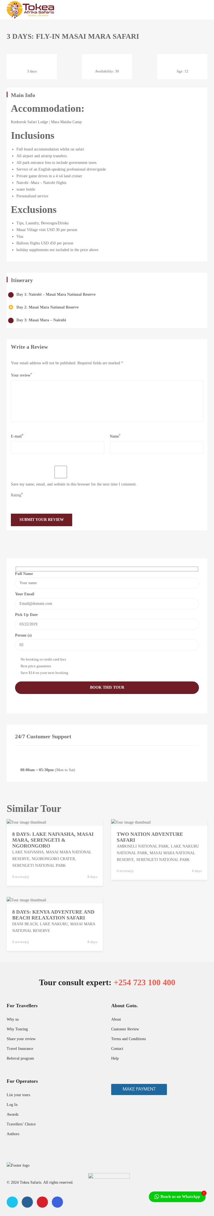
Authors (13, 1134)
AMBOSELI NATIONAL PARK (143, 846)
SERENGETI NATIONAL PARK (39, 865)
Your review (21, 375)
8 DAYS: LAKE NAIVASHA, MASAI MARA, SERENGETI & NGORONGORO (53, 840)
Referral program (20, 1058)
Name (115, 436)
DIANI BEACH (25, 924)
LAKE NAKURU (54, 924)
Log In (12, 1105)
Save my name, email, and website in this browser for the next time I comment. (74, 484)
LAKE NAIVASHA (28, 852)
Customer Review (125, 1029)
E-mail (17, 436)
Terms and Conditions (128, 1039)
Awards (12, 1114)
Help (115, 1058)
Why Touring (17, 1029)
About (116, 1019)
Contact (117, 1049)
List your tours (18, 1095)
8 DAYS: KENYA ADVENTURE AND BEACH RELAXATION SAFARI (53, 915)
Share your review (21, 1039)
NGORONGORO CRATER (53, 859)
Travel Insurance (20, 1049)
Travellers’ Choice (21, 1124)
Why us (13, 1019)
